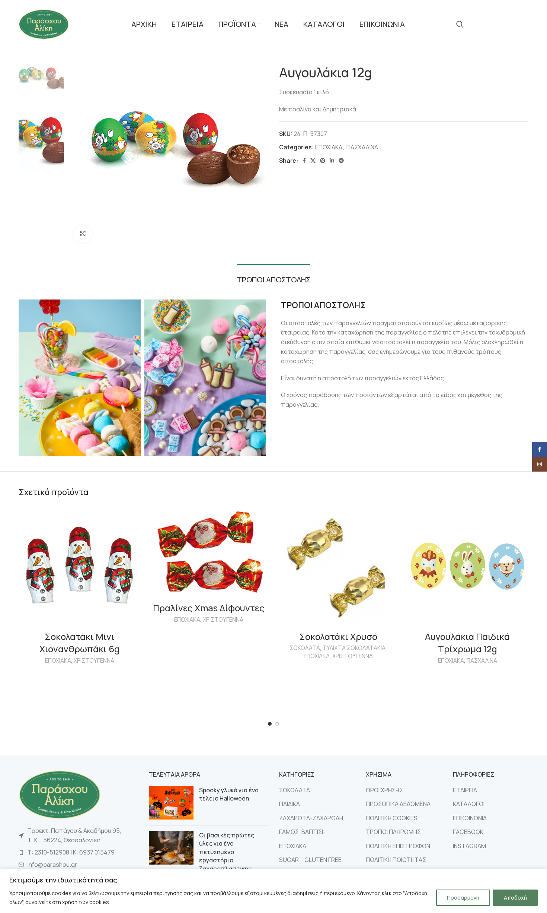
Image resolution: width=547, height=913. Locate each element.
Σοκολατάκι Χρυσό (338, 636)
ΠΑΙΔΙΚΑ (289, 804)
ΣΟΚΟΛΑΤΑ (305, 648)
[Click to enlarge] (82, 234)
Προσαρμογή (463, 897)
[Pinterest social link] (322, 160)
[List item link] (78, 852)
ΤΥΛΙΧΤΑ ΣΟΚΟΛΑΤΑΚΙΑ (354, 648)
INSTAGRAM (469, 846)
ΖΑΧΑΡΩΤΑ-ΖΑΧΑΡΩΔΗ (311, 818)
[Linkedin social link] (331, 160)
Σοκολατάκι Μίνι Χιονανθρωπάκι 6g (79, 642)
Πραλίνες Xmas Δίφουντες (209, 608)
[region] (273, 891)
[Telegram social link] (341, 160)
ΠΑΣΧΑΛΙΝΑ (362, 147)
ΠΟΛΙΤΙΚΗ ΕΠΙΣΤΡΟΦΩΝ (398, 846)
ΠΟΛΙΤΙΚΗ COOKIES (392, 818)
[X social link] (313, 160)
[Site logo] (44, 23)
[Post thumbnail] (171, 803)
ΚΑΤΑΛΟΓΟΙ (468, 804)
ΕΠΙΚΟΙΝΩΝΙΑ (470, 818)
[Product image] (80, 566)
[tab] (273, 276)
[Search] (459, 24)
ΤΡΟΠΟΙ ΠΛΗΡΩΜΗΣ (393, 832)
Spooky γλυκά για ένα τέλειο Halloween (229, 794)
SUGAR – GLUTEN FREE (310, 860)
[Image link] (59, 794)
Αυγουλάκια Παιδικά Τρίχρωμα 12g (467, 642)
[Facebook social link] (304, 160)
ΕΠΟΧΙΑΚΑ (328, 147)
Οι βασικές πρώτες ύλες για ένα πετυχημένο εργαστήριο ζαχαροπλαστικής (226, 852)
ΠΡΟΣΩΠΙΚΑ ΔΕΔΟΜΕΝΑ (398, 804)
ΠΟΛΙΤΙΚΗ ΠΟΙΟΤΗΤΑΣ (396, 860)
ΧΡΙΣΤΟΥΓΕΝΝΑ (94, 661)
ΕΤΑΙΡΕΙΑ (465, 790)
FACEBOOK (468, 832)
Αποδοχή (515, 897)
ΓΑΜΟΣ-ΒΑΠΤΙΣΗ (302, 832)
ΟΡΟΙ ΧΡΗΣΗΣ (384, 790)
